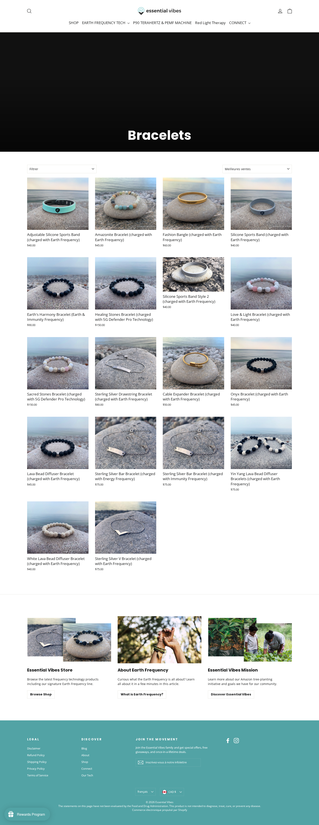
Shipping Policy (37, 762)
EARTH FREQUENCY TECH (104, 22)
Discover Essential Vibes (231, 694)
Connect (86, 769)
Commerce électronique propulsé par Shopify (159, 810)
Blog (84, 748)
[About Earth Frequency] (160, 639)
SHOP (74, 22)
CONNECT (238, 22)
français (143, 792)
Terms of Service (37, 775)
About (85, 755)
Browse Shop (41, 694)
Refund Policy (36, 755)
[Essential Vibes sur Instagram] (236, 740)
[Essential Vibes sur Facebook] (227, 740)
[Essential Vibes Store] (69, 639)
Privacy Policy (36, 769)
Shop (84, 762)
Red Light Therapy (210, 22)
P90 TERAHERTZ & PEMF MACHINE (162, 22)
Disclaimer (33, 748)
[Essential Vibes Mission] (250, 639)
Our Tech (87, 775)
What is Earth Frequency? (142, 694)
